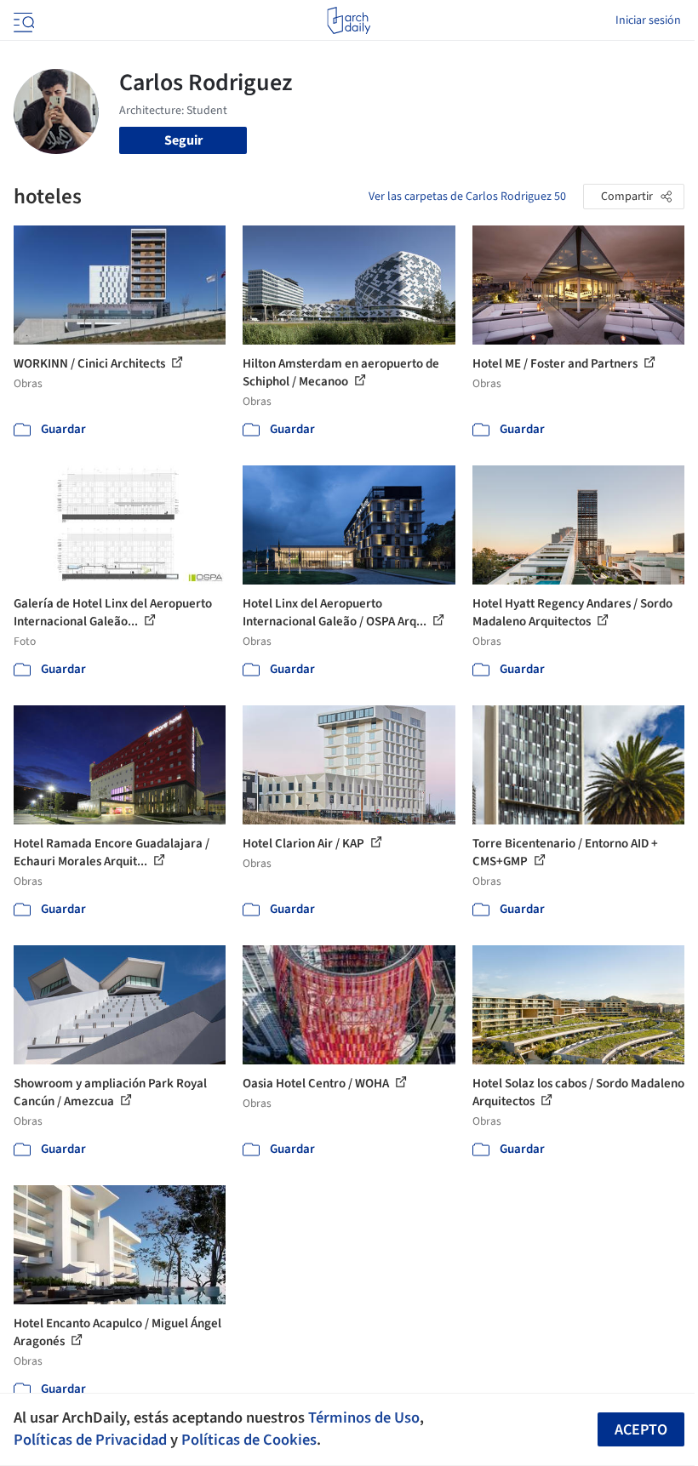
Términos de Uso (364, 1417)
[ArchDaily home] (348, 20)
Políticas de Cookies (249, 1440)
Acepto (641, 1429)
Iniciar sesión (648, 20)
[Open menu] (22, 20)
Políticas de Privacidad (90, 1440)
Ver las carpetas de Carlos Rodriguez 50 (467, 197)
